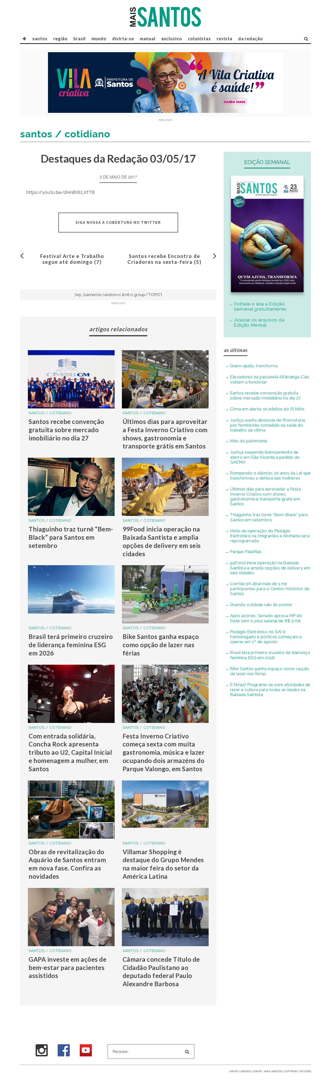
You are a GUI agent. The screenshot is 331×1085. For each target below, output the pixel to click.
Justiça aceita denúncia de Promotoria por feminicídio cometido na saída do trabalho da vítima (267, 425)
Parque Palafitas (245, 551)
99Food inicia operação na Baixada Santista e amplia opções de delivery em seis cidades (162, 541)
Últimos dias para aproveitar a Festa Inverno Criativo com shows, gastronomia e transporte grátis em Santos (165, 434)
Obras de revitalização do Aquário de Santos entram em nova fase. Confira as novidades (67, 864)
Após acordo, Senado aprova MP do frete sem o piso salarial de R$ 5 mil (266, 618)
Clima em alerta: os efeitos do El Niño (267, 408)
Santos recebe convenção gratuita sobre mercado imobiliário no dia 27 (66, 430)
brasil (79, 38)
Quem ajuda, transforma (253, 365)
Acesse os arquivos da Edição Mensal (259, 322)
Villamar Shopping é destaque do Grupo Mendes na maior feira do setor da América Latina (163, 864)
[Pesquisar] (306, 38)
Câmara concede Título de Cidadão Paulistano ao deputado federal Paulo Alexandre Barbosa (161, 971)
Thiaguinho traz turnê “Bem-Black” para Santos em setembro (71, 537)
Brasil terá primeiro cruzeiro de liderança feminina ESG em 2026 (71, 645)
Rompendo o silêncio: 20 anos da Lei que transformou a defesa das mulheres (270, 475)
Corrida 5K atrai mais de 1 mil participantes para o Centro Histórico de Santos (269, 588)
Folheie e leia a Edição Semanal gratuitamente (260, 306)
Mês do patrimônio (249, 441)
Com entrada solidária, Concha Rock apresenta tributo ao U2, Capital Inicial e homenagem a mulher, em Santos (70, 752)
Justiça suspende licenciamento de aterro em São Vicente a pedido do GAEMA (265, 457)
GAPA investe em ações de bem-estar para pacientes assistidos (67, 967)
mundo (99, 38)
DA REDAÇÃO (250, 38)
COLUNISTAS (199, 38)
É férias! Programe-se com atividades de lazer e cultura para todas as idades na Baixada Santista (270, 689)
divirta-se (123, 38)
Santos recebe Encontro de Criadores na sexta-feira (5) (164, 259)
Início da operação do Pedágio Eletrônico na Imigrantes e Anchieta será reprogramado (269, 535)
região (60, 38)
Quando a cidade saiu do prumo (261, 604)
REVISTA (224, 38)
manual (148, 38)
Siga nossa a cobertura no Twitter (118, 222)
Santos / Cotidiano (50, 413)
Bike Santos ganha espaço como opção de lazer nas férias (161, 645)
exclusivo (171, 38)
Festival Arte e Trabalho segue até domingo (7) (72, 259)
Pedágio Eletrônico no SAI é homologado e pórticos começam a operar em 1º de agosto (266, 636)
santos (39, 38)
